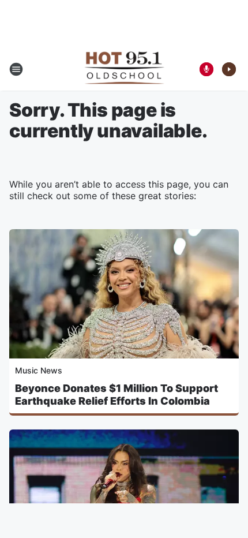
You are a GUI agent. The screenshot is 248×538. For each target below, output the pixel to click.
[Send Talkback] (206, 69)
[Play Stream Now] (229, 69)
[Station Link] (124, 69)
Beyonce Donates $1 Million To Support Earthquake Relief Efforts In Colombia (116, 394)
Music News (38, 370)
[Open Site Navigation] (16, 69)
